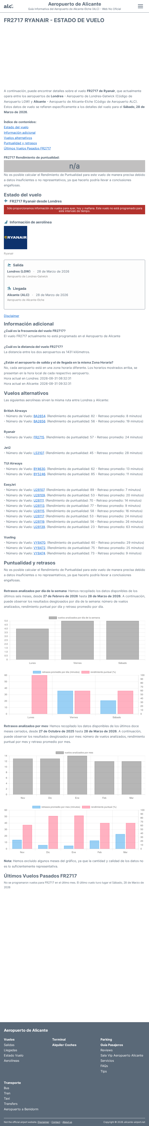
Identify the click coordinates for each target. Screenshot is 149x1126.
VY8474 (39, 553)
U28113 (39, 506)
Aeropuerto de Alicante (74, 4)
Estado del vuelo (16, 127)
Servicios (107, 1061)
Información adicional (20, 133)
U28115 (39, 511)
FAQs (104, 1066)
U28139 (39, 527)
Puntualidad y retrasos (20, 143)
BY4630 (39, 469)
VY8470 (39, 542)
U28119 (39, 521)
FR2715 (39, 437)
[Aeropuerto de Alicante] (8, 6)
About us (67, 1122)
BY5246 (39, 474)
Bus (6, 1088)
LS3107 (39, 453)
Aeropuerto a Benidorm (21, 1109)
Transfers (10, 1104)
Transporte (12, 1083)
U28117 (39, 516)
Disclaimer (43, 1122)
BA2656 (39, 421)
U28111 (39, 500)
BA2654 (39, 416)
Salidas (9, 1045)
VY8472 (39, 548)
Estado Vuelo (13, 1055)
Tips (103, 1071)
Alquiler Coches (64, 1045)
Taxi (7, 1098)
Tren (7, 1093)
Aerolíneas (11, 1061)
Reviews (106, 1050)
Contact (55, 1122)
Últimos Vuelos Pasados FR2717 (27, 148)
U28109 (39, 495)
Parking (106, 1039)
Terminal (59, 1039)
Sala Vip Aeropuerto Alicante (121, 1055)
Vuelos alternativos (18, 138)
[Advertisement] (74, 57)
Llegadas (10, 1050)
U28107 (39, 490)
